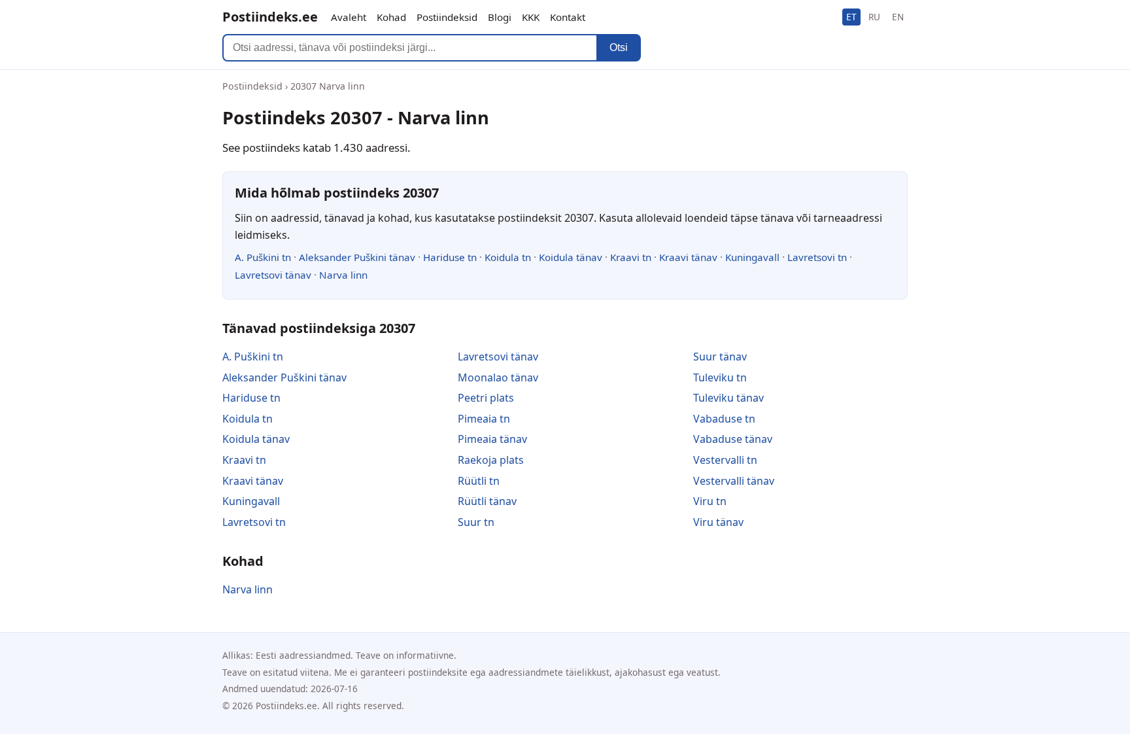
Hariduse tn (450, 257)
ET (851, 16)
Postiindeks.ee (270, 17)
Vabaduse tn (724, 418)
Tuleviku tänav (728, 398)
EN (898, 16)
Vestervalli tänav (733, 481)
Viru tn (710, 501)
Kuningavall (752, 257)
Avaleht (348, 17)
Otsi (618, 47)
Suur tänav (720, 356)
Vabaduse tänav (732, 439)
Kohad (391, 17)
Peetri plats (486, 398)
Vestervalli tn (725, 460)
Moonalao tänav (498, 377)
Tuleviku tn (720, 377)
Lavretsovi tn (817, 257)
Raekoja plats (491, 460)
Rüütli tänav (487, 501)
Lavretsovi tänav (273, 274)
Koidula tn (508, 257)
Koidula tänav (570, 257)
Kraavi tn (630, 257)
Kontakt (567, 17)
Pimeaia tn (484, 418)
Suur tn (476, 522)
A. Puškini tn (263, 257)
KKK (530, 17)
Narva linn (343, 274)
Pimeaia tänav (492, 439)
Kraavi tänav (688, 257)
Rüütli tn (479, 481)
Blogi (499, 17)
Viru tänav (718, 522)
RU (874, 16)
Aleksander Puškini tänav (357, 257)
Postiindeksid (447, 17)
